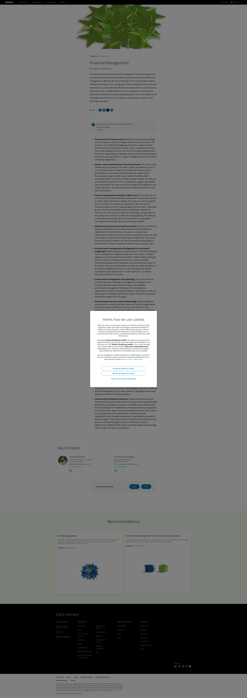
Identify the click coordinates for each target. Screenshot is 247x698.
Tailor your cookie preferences (123, 379)
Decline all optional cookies (123, 373)
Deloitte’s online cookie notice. (132, 359)
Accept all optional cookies (123, 368)
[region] (123, 349)
